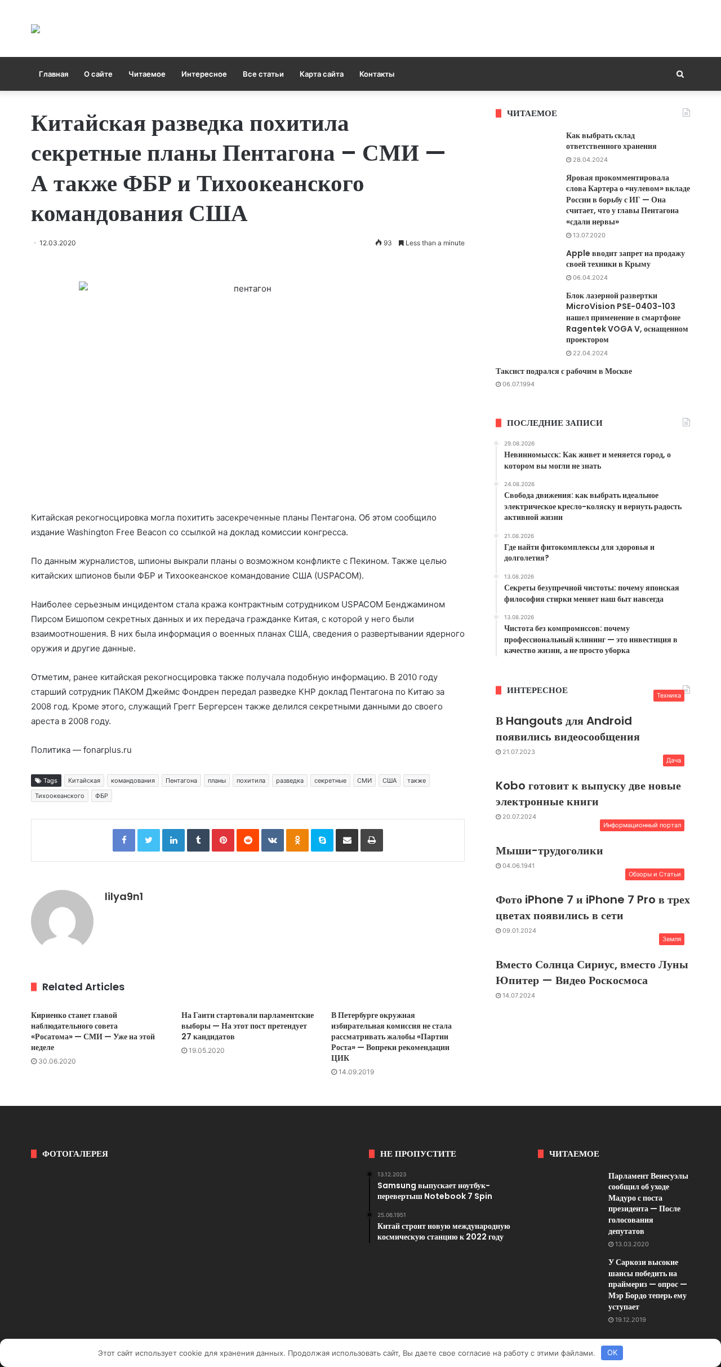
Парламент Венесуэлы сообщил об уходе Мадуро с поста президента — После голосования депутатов (648, 1203)
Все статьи (263, 73)
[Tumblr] (198, 840)
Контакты (376, 73)
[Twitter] (148, 840)
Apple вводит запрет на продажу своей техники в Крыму (625, 259)
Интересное (204, 73)
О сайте (98, 73)
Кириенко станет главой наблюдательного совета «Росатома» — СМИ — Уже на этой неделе (93, 1031)
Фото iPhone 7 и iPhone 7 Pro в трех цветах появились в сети (593, 907)
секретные (330, 780)
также (416, 780)
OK (612, 1352)
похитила (251, 780)
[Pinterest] (223, 840)
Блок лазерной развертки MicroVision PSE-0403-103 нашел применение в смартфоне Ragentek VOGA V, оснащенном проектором (627, 317)
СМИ (364, 780)
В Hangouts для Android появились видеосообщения (568, 728)
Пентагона (181, 780)
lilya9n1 (124, 896)
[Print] (371, 840)
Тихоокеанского (59, 796)
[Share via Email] (347, 840)
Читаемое (147, 73)
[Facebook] (124, 840)
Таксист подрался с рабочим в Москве (564, 371)
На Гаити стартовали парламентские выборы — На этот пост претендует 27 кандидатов (247, 1025)
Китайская (84, 780)
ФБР (101, 796)
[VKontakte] (272, 840)
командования (133, 780)
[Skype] (322, 840)
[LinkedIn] (173, 840)
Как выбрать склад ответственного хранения (611, 141)
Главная (53, 73)
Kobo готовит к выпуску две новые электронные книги (588, 793)
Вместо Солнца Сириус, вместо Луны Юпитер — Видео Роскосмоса (592, 972)
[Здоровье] (35, 28)
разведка (290, 780)
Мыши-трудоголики (549, 850)
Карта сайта (322, 73)
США (389, 780)
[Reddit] (248, 840)
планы (217, 780)
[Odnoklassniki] (297, 840)
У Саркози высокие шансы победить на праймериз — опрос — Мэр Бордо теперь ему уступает (647, 1284)
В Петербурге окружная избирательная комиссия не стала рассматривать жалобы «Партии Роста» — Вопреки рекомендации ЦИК (391, 1036)
